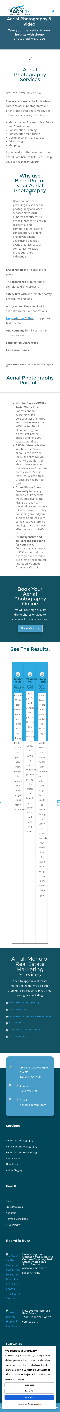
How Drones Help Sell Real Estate (36, 1312)
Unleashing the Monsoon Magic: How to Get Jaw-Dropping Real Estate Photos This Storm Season (37, 1259)
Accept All (29, 1397)
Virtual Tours (13, 1158)
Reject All (29, 1391)
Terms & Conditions (17, 1218)
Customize (29, 1385)
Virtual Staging (14, 1170)
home (9, 1201)
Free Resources (14, 1207)
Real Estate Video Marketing (21, 1152)
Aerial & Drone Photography (21, 1146)
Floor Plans (12, 1164)
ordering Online (22, 318)
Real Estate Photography (19, 1140)
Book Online (30, 628)
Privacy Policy (13, 1224)
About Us (11, 1213)
